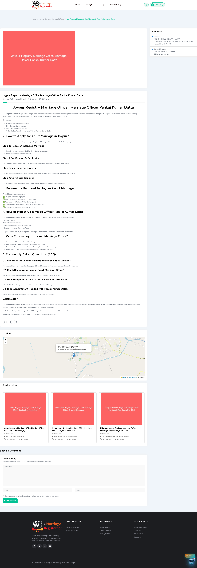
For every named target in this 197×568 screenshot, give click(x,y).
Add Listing (159, 5)
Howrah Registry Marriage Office (51, 19)
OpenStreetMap (132, 377)
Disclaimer (137, 537)
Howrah (23, 99)
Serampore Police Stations (62, 436)
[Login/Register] (146, 5)
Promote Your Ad (72, 530)
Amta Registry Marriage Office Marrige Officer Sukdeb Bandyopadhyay (24, 429)
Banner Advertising (72, 527)
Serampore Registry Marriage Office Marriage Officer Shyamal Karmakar (72, 429)
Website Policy (115, 5)
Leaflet (124, 377)
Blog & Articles (105, 527)
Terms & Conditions (140, 527)
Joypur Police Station (12, 99)
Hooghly (74, 436)
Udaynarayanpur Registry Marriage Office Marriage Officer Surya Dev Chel (118, 429)
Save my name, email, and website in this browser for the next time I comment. (32, 496)
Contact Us (137, 530)
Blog (102, 5)
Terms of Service (105, 530)
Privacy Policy (105, 534)
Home (77, 5)
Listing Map (89, 5)
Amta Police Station (12, 436)
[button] (74, 355)
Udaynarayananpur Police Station (112, 436)
